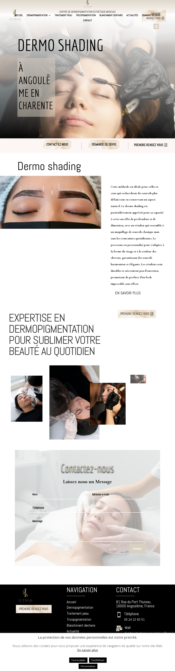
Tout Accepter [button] (78, 660)
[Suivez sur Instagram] (156, 26)
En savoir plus (128, 293)
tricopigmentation (86, 15)
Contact (87, 20)
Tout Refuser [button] (98, 660)
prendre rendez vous (148, 145)
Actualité (73, 631)
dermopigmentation (37, 15)
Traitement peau (63, 15)
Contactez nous (57, 144)
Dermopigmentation (80, 607)
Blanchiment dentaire (111, 15)
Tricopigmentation (79, 619)
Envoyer (137, 548)
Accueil (19, 15)
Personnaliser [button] (88, 666)
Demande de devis (151, 15)
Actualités (132, 15)
